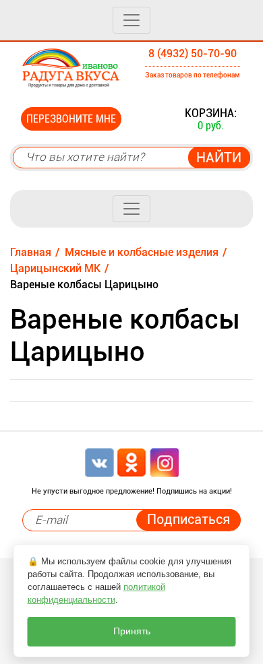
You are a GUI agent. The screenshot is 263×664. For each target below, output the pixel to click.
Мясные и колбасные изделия (141, 252)
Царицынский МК (55, 268)
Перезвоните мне (71, 118)
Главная (30, 252)
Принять (131, 631)
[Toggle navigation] (131, 20)
